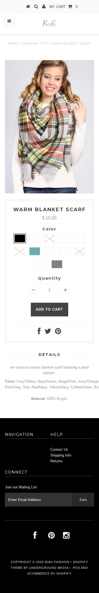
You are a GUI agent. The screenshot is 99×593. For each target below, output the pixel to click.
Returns (56, 461)
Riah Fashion (57, 562)
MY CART (64, 7)
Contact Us (59, 449)
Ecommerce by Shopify (50, 573)
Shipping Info (60, 455)
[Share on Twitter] (48, 332)
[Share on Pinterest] (58, 332)
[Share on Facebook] (39, 332)
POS (76, 567)
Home (12, 43)
